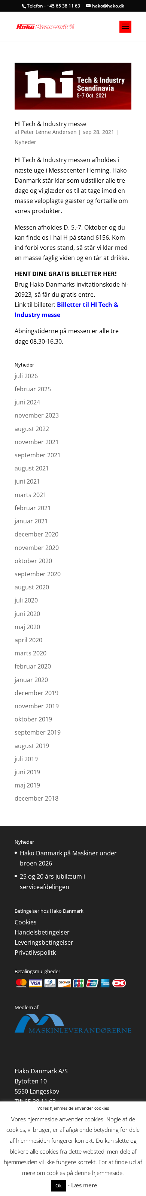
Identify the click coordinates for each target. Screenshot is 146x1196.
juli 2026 (26, 376)
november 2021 (37, 442)
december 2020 (36, 534)
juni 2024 (27, 402)
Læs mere (84, 1185)
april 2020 (28, 640)
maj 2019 (27, 785)
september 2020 (38, 574)
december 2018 (36, 798)
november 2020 (37, 548)
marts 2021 (30, 495)
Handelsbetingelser (42, 932)
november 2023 (37, 415)
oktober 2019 (33, 719)
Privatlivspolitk (35, 952)
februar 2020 (33, 666)
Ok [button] (58, 1185)
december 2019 (36, 693)
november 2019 (37, 706)
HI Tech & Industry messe (50, 124)
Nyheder (25, 142)
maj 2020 (27, 627)
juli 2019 (26, 759)
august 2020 (32, 587)
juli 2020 (26, 600)
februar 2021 (33, 508)
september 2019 (38, 732)
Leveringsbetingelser (44, 942)
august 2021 (32, 468)
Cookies (26, 922)
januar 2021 (31, 521)
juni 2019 (27, 772)
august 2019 (32, 746)
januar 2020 (31, 680)
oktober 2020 (33, 561)
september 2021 (38, 455)
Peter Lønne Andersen (49, 131)
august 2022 (32, 429)
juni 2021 (27, 481)
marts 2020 (30, 653)
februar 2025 (33, 389)
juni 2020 (27, 614)
